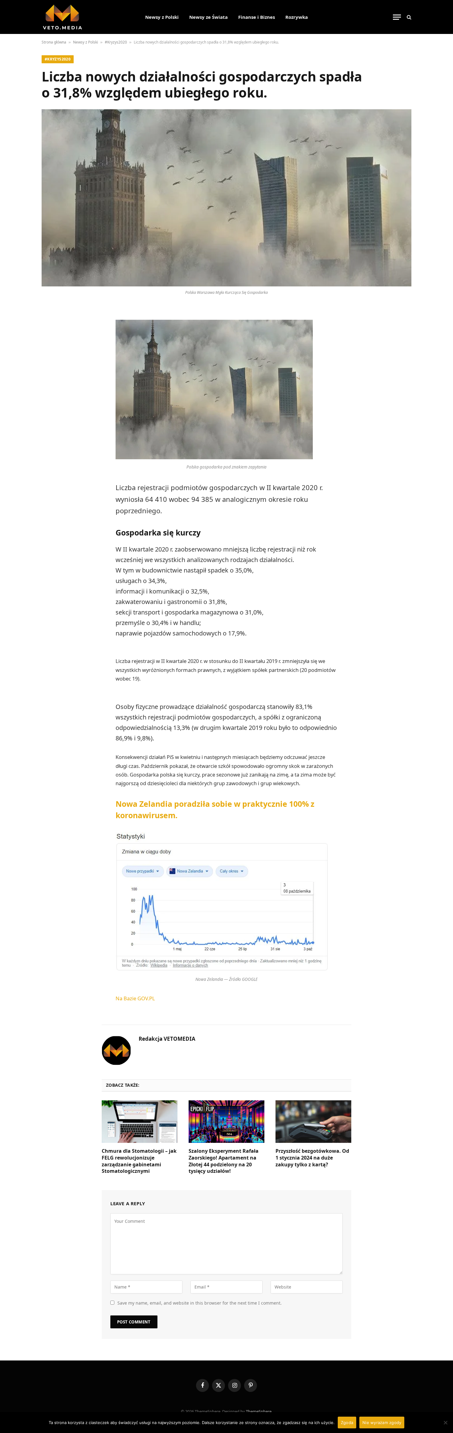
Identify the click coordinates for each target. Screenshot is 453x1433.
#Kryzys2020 (116, 42)
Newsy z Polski (162, 17)
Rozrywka (296, 17)
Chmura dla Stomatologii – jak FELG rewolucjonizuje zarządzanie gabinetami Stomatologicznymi (139, 1161)
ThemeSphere (258, 1411)
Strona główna (54, 42)
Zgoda (347, 1422)
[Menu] (397, 17)
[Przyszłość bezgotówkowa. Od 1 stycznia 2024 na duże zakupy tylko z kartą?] (313, 1121)
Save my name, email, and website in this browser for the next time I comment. (199, 1303)
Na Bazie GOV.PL (135, 998)
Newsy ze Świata (208, 17)
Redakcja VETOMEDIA (167, 1039)
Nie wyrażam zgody (381, 1422)
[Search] (408, 17)
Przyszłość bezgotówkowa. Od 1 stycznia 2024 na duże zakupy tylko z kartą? (312, 1158)
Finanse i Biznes (256, 17)
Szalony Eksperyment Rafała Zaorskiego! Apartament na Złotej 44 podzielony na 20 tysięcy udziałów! (224, 1161)
